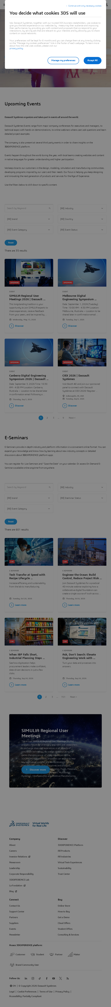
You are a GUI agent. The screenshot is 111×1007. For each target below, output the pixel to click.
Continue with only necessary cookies (84, 6)
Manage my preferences (63, 60)
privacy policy (16, 48)
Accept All (92, 60)
